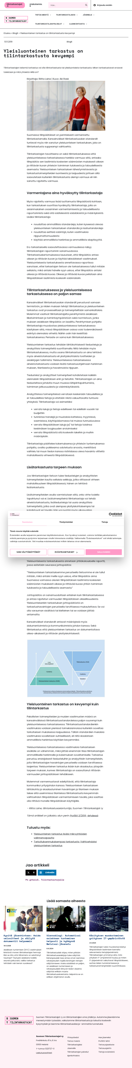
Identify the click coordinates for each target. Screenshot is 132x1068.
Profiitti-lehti (104, 1041)
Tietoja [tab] (105, 522)
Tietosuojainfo (104, 1048)
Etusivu (7, 33)
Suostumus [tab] (27, 522)
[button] (15, 5)
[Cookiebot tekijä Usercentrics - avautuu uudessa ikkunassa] (111, 515)
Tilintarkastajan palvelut (78, 1052)
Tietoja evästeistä (106, 1052)
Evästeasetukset (64, 552)
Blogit (15, 33)
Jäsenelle (71, 1048)
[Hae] (86, 5)
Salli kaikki (103, 552)
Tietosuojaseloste (106, 1044)
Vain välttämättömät (28, 552)
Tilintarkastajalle (52, 879)
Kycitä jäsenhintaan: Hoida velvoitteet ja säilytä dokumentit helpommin (22, 938)
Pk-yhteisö (32, 879)
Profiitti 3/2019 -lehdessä (84, 815)
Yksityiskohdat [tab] (66, 522)
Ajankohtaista (73, 1055)
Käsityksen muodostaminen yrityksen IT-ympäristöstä (107, 937)
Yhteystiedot (73, 1037)
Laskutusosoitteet (44, 1052)
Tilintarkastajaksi (74, 1044)
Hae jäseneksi (104, 1037)
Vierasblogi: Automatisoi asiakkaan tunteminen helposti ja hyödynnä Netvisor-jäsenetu (64, 940)
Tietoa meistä (73, 1041)
